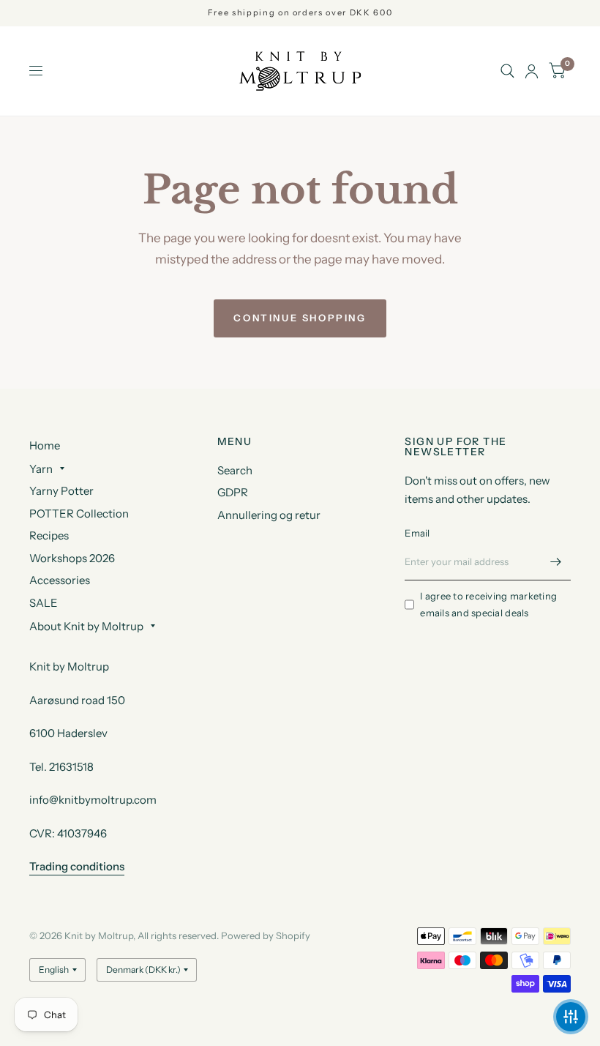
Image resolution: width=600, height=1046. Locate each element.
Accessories (59, 580)
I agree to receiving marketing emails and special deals (488, 604)
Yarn (41, 469)
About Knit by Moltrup (86, 626)
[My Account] (532, 71)
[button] (570, 1016)
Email (417, 533)
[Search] (507, 71)
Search (234, 470)
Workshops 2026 (72, 558)
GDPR (232, 492)
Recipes (49, 535)
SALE (43, 603)
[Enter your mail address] (556, 561)
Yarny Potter (61, 491)
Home (44, 445)
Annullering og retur (268, 515)
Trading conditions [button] (76, 866)
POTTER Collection (79, 513)
